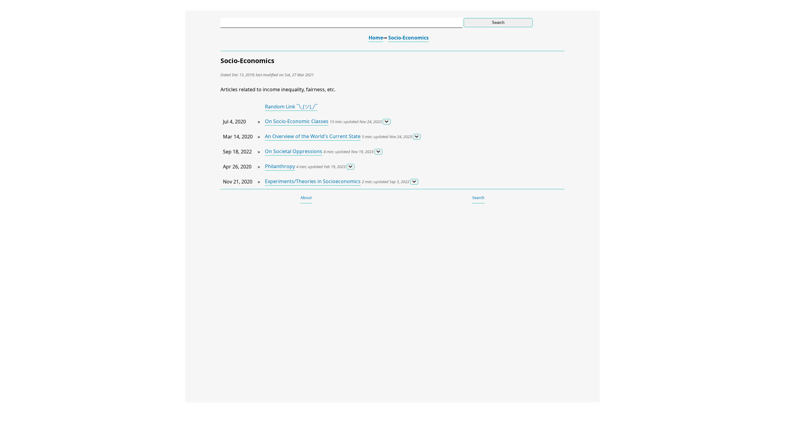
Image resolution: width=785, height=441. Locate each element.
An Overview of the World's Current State (313, 136)
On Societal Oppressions (293, 151)
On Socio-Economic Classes (296, 121)
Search (478, 197)
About (306, 197)
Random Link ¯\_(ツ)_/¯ (291, 106)
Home (376, 37)
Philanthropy (280, 166)
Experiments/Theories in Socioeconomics (313, 181)
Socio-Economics (408, 37)
